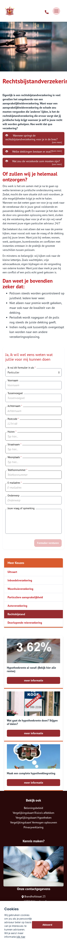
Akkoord (47, 924)
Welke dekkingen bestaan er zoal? (36, 151)
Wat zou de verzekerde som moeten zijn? (36, 162)
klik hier (20, 936)
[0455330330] (47, 11)
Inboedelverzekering (20, 580)
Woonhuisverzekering (20, 588)
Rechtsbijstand (16, 614)
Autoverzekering (17, 605)
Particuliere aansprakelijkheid (25, 597)
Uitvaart (12, 572)
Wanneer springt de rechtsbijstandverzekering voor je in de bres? (33, 139)
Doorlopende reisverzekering (25, 622)
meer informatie (33, 680)
